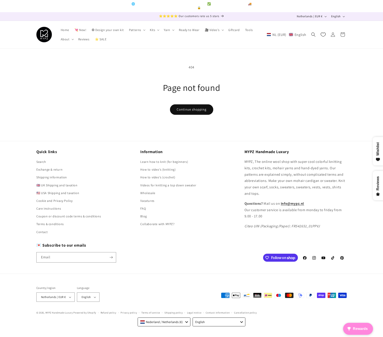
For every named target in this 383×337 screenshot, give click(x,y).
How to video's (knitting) (158, 169)
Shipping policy (173, 312)
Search (41, 162)
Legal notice (194, 312)
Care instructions (48, 208)
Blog (143, 216)
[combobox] (164, 322)
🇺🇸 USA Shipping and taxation (57, 193)
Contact (42, 232)
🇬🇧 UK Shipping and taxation (57, 185)
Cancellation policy (245, 312)
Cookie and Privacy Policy (54, 201)
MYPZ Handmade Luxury (59, 312)
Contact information (218, 312)
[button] (136, 30)
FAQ (143, 208)
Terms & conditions (50, 224)
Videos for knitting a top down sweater (168, 185)
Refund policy (108, 312)
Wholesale (147, 193)
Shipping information (51, 177)
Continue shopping (192, 109)
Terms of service (150, 312)
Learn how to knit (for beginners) (164, 162)
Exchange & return (49, 169)
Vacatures (147, 201)
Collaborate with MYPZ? (157, 224)
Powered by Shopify (84, 312)
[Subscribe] (111, 257)
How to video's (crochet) (157, 177)
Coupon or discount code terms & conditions (68, 216)
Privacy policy (129, 312)
